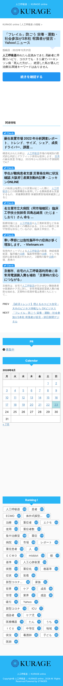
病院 (12, 542)
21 (39, 404)
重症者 (30, 522)
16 (56, 397)
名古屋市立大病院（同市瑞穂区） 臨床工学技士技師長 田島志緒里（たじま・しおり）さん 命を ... (31, 212)
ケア (29, 588)
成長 (46, 588)
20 (31, 404)
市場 (29, 542)
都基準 (50, 569)
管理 (11, 595)
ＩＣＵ (13, 628)
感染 (46, 595)
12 (23, 397)
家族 (41, 582)
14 (39, 397)
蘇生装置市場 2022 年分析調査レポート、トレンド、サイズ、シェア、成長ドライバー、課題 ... (31, 143)
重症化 (30, 569)
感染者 (13, 615)
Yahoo (30, 602)
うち (52, 621)
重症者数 (32, 529)
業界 (29, 595)
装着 (29, 575)
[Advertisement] (31, 99)
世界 (57, 156)
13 (31, 397)
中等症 (33, 628)
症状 (11, 575)
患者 (38, 509)
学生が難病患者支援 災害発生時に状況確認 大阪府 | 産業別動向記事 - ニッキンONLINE (31, 177)
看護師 (30, 635)
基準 (12, 562)
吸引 (11, 602)
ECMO (13, 516)
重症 (38, 535)
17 (6, 404)
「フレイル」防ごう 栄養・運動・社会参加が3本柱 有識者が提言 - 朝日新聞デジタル (36, 317)
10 (6, 397)
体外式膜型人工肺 (38, 516)
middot (37, 555)
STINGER (42, 681)
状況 (11, 635)
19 (23, 404)
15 (48, 397)
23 (56, 404)
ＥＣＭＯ (14, 555)
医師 (11, 641)
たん (34, 621)
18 (15, 404)
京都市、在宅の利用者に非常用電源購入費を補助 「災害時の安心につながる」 (31, 275)
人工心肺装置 (35, 562)
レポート (49, 542)
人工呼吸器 (33, 153)
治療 (22, 253)
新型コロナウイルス (18, 582)
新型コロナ (16, 608)
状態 (12, 569)
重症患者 (14, 549)
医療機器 (14, 621)
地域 (52, 628)
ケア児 (33, 615)
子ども (50, 635)
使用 (12, 529)
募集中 (10, 349)
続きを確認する (31, 76)
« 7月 (6, 424)
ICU (37, 608)
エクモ (50, 522)
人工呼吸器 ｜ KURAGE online (31, 674)
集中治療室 (16, 535)
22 (48, 404)
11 (15, 397)
